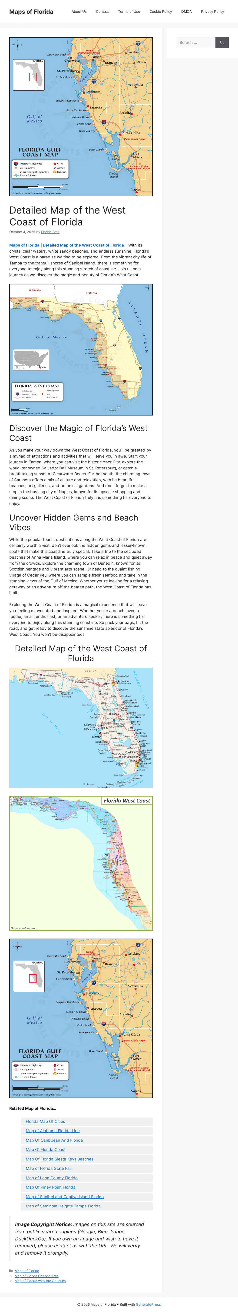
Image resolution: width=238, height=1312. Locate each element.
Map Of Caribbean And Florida (54, 1140)
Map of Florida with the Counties (40, 1281)
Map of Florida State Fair (49, 1168)
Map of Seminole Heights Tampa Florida (63, 1206)
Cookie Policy (160, 11)
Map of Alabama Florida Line (53, 1130)
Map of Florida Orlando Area (37, 1276)
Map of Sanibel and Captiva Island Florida (65, 1196)
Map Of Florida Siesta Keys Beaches (59, 1159)
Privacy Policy (212, 11)
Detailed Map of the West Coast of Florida (83, 245)
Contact (102, 11)
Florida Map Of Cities (45, 1121)
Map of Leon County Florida (52, 1178)
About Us (79, 11)
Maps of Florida (31, 11)
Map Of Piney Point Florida (51, 1187)
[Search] (222, 42)
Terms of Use (129, 11)
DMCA (186, 11)
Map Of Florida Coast (46, 1149)
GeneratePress (148, 1304)
